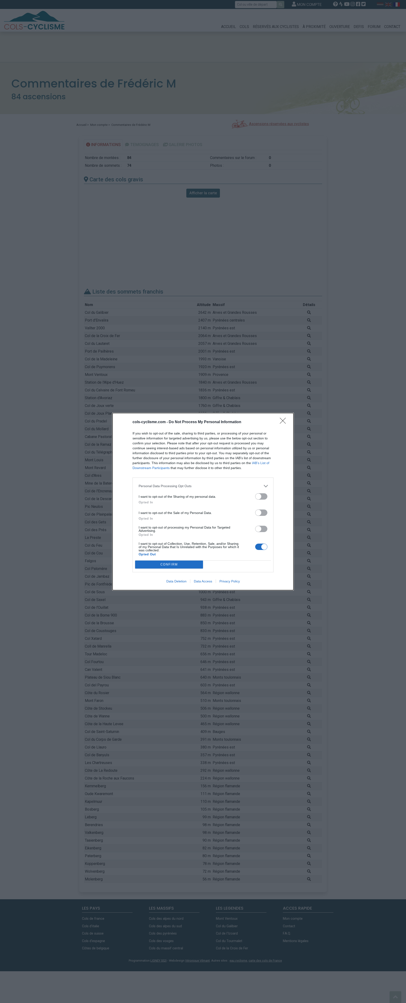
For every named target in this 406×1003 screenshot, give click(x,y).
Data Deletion (176, 581)
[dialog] (203, 501)
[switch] (261, 496)
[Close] (284, 422)
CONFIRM (169, 564)
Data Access (203, 581)
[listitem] (203, 486)
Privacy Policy (229, 581)
